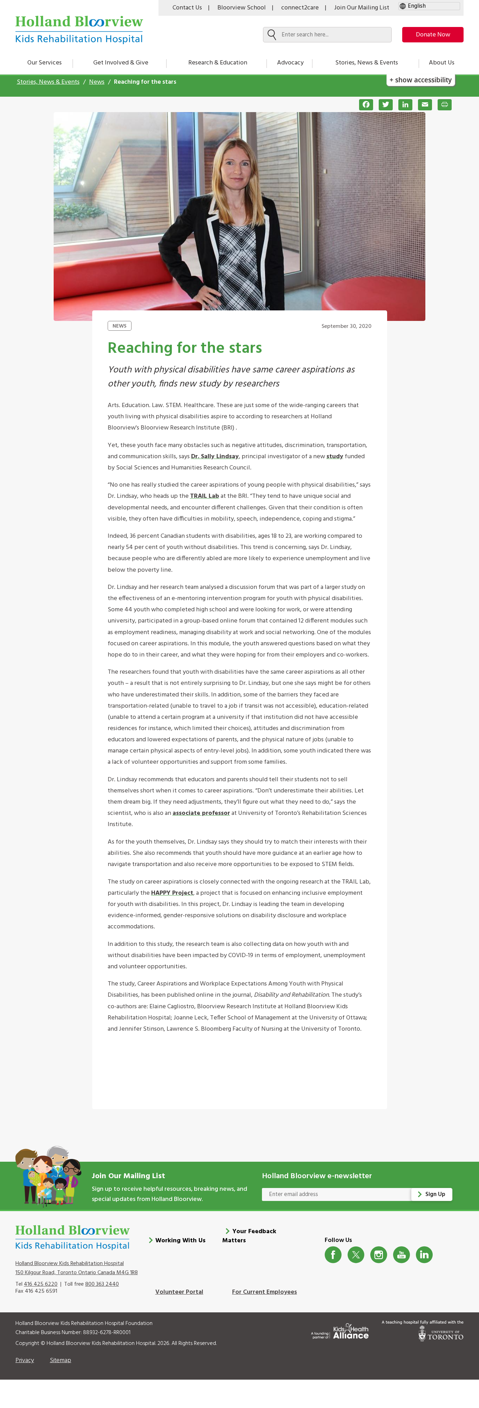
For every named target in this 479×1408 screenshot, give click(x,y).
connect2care (300, 8)
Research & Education (217, 63)
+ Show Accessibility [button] (421, 79)
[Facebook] (363, 104)
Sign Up (435, 1194)
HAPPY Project (172, 893)
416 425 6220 (41, 1284)
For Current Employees (264, 1292)
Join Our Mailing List (361, 8)
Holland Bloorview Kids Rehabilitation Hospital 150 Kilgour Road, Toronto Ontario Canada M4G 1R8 (76, 1268)
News (96, 82)
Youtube (401, 1254)
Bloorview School (241, 8)
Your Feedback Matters (249, 1236)
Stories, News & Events (366, 63)
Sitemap (60, 1360)
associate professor (201, 813)
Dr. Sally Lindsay (215, 457)
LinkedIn (424, 1254)
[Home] (79, 30)
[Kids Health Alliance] (340, 1329)
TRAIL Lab (204, 496)
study (334, 457)
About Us (441, 63)
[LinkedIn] (402, 104)
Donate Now (433, 35)
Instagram (378, 1254)
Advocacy (290, 63)
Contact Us (187, 8)
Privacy (24, 1360)
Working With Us (180, 1241)
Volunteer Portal (179, 1292)
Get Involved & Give (120, 63)
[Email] (422, 104)
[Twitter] (383, 104)
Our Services (44, 63)
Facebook (333, 1254)
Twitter (356, 1254)
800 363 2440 (102, 1284)
